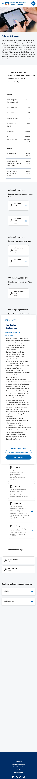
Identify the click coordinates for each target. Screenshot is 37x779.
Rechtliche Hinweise (18, 767)
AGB (18, 769)
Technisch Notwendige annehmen (18, 452)
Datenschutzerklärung (12, 332)
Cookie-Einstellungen (18, 448)
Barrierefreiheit (18, 772)
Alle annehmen (18, 457)
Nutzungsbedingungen (18, 764)
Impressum (18, 759)
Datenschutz (18, 761)
